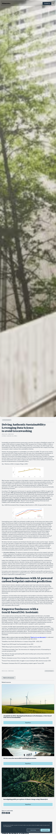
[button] (53, 3)
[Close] (49, 823)
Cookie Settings (33, 830)
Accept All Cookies (45, 830)
